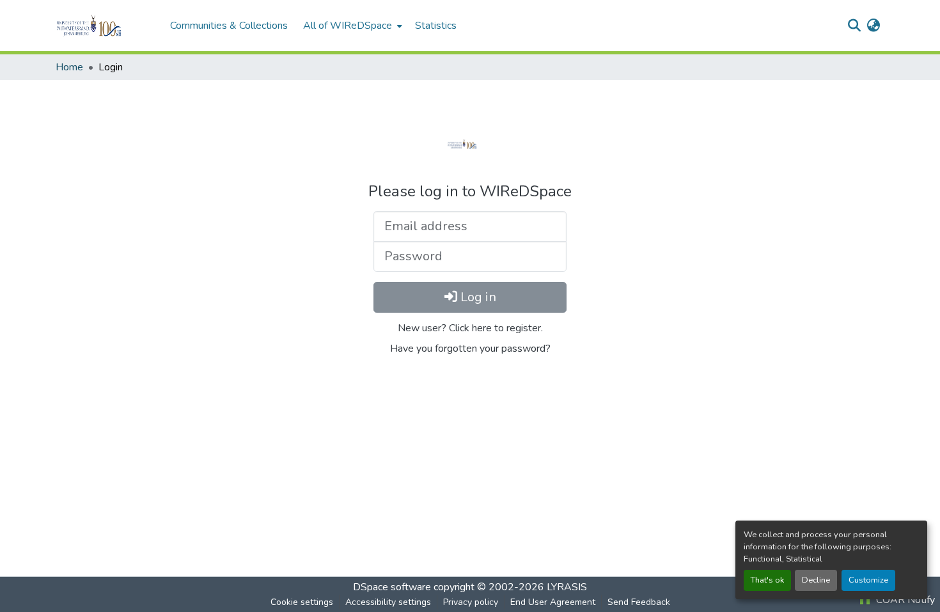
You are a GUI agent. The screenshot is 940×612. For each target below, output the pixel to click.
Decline (816, 580)
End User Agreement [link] (552, 602)
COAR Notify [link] (904, 600)
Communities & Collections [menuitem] (229, 26)
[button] (106, 25)
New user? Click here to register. (470, 328)
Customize (868, 580)
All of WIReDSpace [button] (347, 26)
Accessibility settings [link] (388, 602)
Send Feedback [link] (638, 602)
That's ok (767, 580)
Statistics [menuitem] (436, 26)
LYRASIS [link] (567, 587)
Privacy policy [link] (470, 602)
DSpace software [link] (392, 587)
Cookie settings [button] (301, 602)
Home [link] (69, 67)
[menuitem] (351, 25)
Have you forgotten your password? (470, 348)
